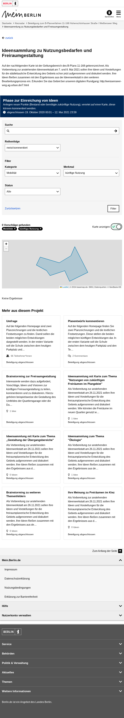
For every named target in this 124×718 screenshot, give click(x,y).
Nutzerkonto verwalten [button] (16, 615)
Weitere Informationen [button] (16, 691)
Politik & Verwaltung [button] (15, 663)
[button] (6, 243)
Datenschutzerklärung (17, 578)
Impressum (11, 569)
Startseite (7, 23)
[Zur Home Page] (21, 13)
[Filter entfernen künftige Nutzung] (40, 228)
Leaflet (65, 287)
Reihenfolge (12, 141)
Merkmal (69, 166)
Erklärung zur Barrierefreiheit (21, 596)
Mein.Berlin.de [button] (11, 560)
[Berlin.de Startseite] (11, 632)
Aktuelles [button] (8, 672)
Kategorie (11, 166)
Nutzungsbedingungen (18, 587)
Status (9, 185)
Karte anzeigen (101, 226)
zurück (9, 38)
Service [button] (6, 644)
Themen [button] (7, 681)
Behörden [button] (8, 653)
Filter (113, 208)
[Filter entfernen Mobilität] (15, 228)
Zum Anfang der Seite (104, 551)
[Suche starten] (115, 130)
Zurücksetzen (12, 208)
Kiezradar (20, 23)
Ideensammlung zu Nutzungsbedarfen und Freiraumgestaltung (36, 26)
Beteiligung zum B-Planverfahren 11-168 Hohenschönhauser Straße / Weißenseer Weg (72, 23)
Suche (9, 124)
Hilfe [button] (5, 606)
